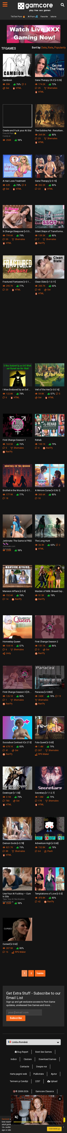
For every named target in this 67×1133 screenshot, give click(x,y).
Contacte (24, 1066)
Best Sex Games (43, 1052)
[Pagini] (5, 4)
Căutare (28, 1059)
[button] (33, 1042)
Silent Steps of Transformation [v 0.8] (49, 231)
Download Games (47, 1059)
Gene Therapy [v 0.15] (46, 181)
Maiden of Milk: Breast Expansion (49, 591)
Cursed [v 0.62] (10, 944)
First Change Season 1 (14, 440)
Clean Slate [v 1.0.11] (45, 281)
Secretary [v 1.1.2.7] (44, 792)
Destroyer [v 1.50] (11, 792)
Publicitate (38, 1074)
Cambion (7, 80)
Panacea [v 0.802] (44, 692)
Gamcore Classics (45, 1091)
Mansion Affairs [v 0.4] (14, 591)
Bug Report (22, 1052)
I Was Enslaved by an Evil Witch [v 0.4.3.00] (17, 389)
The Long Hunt (42, 540)
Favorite (44, 16)
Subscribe (16, 1018)
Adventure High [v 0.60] (46, 843)
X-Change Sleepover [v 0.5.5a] (17, 231)
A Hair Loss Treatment (14, 181)
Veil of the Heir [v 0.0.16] (47, 389)
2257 (37, 1081)
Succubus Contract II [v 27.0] (17, 742)
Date (44, 47)
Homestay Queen (11, 641)
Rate (50, 47)
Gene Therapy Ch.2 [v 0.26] (48, 80)
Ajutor (54, 1074)
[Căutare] (62, 5)
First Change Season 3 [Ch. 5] (17, 692)
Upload (53, 1081)
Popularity (60, 47)
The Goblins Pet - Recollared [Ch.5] (49, 130)
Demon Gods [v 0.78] (13, 843)
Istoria (53, 16)
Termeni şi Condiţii (19, 1081)
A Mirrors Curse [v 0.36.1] (47, 490)
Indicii (14, 1059)
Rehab (38, 440)
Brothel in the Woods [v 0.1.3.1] (17, 490)
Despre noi (41, 1066)
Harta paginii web (18, 1074)
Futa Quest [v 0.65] (44, 742)
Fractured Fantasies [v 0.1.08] (17, 281)
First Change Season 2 (46, 641)
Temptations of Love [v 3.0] (49, 893)
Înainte (40, 973)
